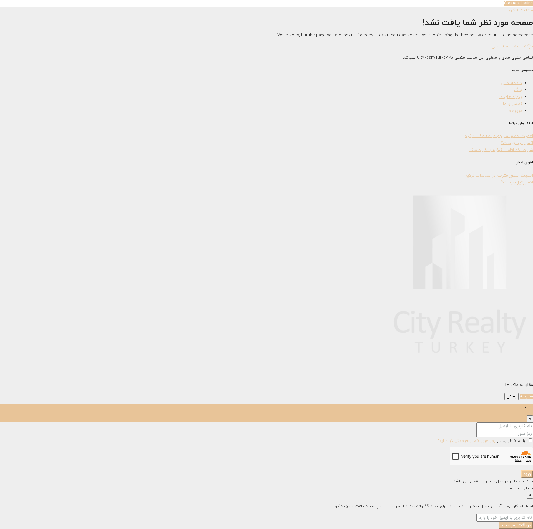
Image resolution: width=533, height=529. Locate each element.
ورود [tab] (518, 408)
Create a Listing (518, 3)
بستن (511, 396)
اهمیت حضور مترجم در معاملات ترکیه (499, 136)
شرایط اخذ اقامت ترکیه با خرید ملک (501, 150)
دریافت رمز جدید (516, 525)
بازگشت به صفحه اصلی (512, 46)
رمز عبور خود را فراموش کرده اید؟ (466, 441)
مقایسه (526, 396)
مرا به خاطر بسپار (511, 441)
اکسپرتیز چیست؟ (517, 143)
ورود (527, 474)
